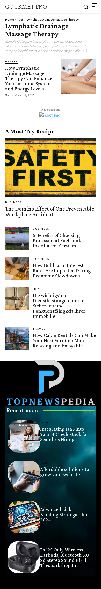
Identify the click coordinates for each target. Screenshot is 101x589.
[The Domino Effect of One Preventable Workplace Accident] (50, 167)
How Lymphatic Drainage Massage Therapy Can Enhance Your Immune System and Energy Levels (28, 78)
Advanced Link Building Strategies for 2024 (64, 514)
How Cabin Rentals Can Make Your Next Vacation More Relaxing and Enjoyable (64, 340)
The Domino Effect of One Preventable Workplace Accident (49, 211)
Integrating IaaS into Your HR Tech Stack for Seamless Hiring (64, 434)
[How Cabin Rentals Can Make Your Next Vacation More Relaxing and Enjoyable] (17, 338)
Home (9, 19)
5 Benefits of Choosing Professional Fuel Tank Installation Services (57, 240)
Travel (39, 328)
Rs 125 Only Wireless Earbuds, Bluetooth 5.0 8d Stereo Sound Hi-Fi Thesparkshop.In (64, 557)
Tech (44, 422)
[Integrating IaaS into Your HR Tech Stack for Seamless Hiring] (24, 436)
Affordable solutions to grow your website (64, 471)
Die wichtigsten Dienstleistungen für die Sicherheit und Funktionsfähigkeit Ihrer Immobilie (59, 305)
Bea (7, 95)
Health (11, 61)
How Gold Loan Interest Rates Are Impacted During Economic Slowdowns (62, 270)
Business (13, 202)
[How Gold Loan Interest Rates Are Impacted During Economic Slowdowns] (17, 268)
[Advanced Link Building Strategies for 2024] (24, 517)
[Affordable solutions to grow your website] (24, 477)
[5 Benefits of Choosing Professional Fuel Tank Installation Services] (17, 238)
